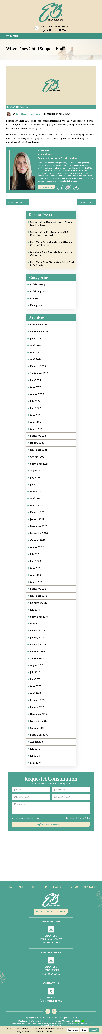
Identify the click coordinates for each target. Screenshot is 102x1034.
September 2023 (39, 373)
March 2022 (36, 428)
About (23, 887)
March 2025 (36, 352)
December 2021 (38, 449)
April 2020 (36, 574)
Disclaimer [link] (23, 1021)
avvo (76, 187)
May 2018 (35, 623)
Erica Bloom (21, 114)
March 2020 (36, 581)
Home (10, 887)
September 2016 (39, 734)
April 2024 (36, 359)
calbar (68, 187)
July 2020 (35, 554)
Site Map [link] (35, 1021)
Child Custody (37, 284)
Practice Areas (53, 887)
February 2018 (38, 630)
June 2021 (35, 484)
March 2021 (36, 505)
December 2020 (38, 526)
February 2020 (38, 588)
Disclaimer (71, 818)
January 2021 (37, 519)
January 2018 (37, 637)
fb (48, 1011)
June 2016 (35, 755)
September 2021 (39, 463)
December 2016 (38, 714)
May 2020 (35, 567)
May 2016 (35, 762)
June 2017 (35, 679)
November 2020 (39, 533)
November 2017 (38, 644)
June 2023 (35, 380)
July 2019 (35, 609)
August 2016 (37, 741)
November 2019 (38, 602)
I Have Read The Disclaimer (28, 818)
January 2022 (37, 442)
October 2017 (37, 651)
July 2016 (35, 748)
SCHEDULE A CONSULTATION (49, 912)
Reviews (73, 887)
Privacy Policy (83, 818)
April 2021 (35, 498)
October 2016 (37, 727)
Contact (89, 887)
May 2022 (35, 415)
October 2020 (38, 540)
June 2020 (35, 561)
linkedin (60, 187)
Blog (35, 887)
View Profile (46, 187)
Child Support (37, 291)
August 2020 (37, 547)
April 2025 (35, 345)
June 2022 (35, 408)
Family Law (24, 107)
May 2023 (35, 387)
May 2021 (35, 491)
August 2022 (37, 394)
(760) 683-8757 (54, 30)
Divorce (34, 298)
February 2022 (38, 435)
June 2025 (35, 338)
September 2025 (39, 331)
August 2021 (37, 470)
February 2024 (38, 366)
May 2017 (35, 686)
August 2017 (37, 665)
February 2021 (37, 512)
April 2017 (35, 693)
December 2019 (38, 595)
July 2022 (35, 401)
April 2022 (35, 421)
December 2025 (38, 324)
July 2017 (35, 672)
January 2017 (37, 707)
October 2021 (37, 456)
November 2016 (38, 720)
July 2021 (35, 477)
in (54, 1011)
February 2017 (37, 700)
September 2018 (39, 616)
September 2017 (39, 658)
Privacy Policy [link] (48, 1021)
